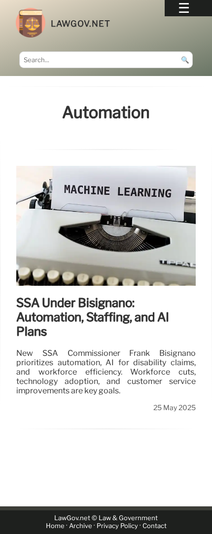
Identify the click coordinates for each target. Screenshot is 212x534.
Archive (80, 526)
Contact (154, 526)
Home (55, 526)
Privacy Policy (117, 526)
